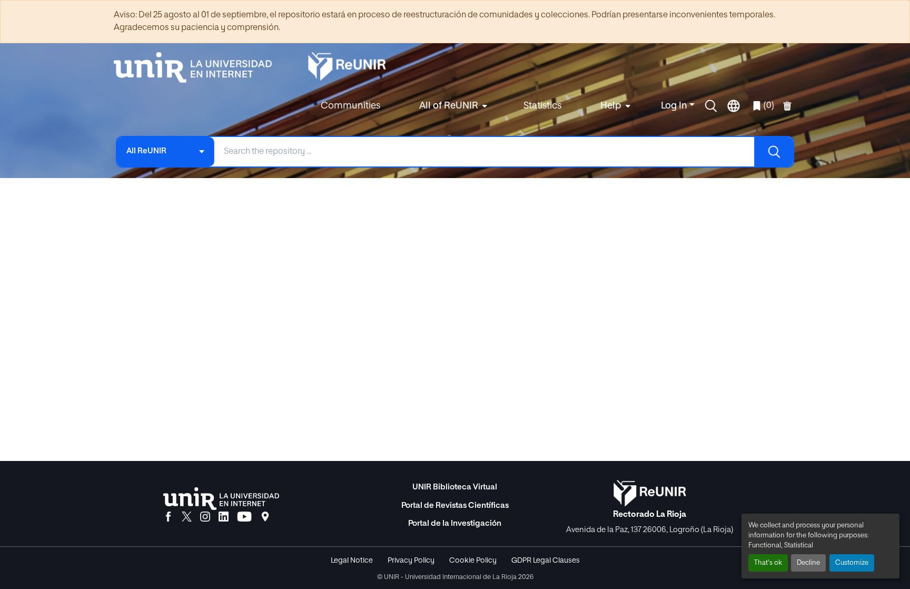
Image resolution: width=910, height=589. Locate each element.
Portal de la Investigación (454, 523)
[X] (187, 517)
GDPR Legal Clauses (545, 560)
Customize (851, 562)
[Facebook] (168, 517)
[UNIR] (221, 498)
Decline (808, 562)
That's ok (768, 562)
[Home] (198, 67)
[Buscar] (773, 151)
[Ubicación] (265, 517)
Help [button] (610, 106)
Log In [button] (675, 106)
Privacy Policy (411, 560)
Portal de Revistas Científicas (455, 505)
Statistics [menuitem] (542, 106)
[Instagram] (205, 517)
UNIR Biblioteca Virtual (454, 487)
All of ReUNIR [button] (448, 106)
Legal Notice (352, 560)
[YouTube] (244, 517)
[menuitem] (452, 106)
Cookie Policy (473, 560)
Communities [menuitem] (350, 106)
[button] (711, 106)
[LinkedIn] (224, 517)
